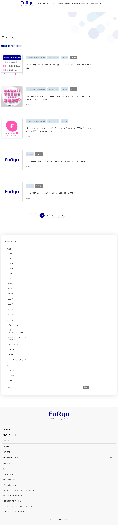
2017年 (10, 299)
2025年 (10, 258)
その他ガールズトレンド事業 (15, 331)
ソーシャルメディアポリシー (13, 511)
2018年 (10, 294)
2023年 (10, 268)
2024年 (10, 263)
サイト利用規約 (9, 480)
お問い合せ (90, 3)
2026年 (10, 253)
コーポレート (12, 355)
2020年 (10, 284)
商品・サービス (44, 3)
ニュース (54, 3)
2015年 (10, 309)
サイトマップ (8, 474)
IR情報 (60, 3)
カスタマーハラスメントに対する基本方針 (18, 490)
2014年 (10, 314)
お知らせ (11, 370)
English (98, 3)
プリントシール (13, 325)
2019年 (10, 289)
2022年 (10, 274)
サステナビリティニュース (17, 360)
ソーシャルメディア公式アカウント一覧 (17, 506)
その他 (10, 380)
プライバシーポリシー (11, 485)
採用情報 (6, 452)
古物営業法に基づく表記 (12, 501)
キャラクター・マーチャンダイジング (17, 338)
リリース (11, 375)
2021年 (10, 279)
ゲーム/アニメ (13, 344)
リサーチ (11, 350)
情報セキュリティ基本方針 (13, 495)
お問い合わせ (8, 463)
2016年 (10, 304)
